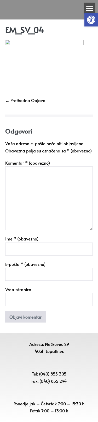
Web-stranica (18, 289)
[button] (91, 19)
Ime (21, 239)
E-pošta (25, 264)
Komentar (27, 163)
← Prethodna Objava (25, 100)
